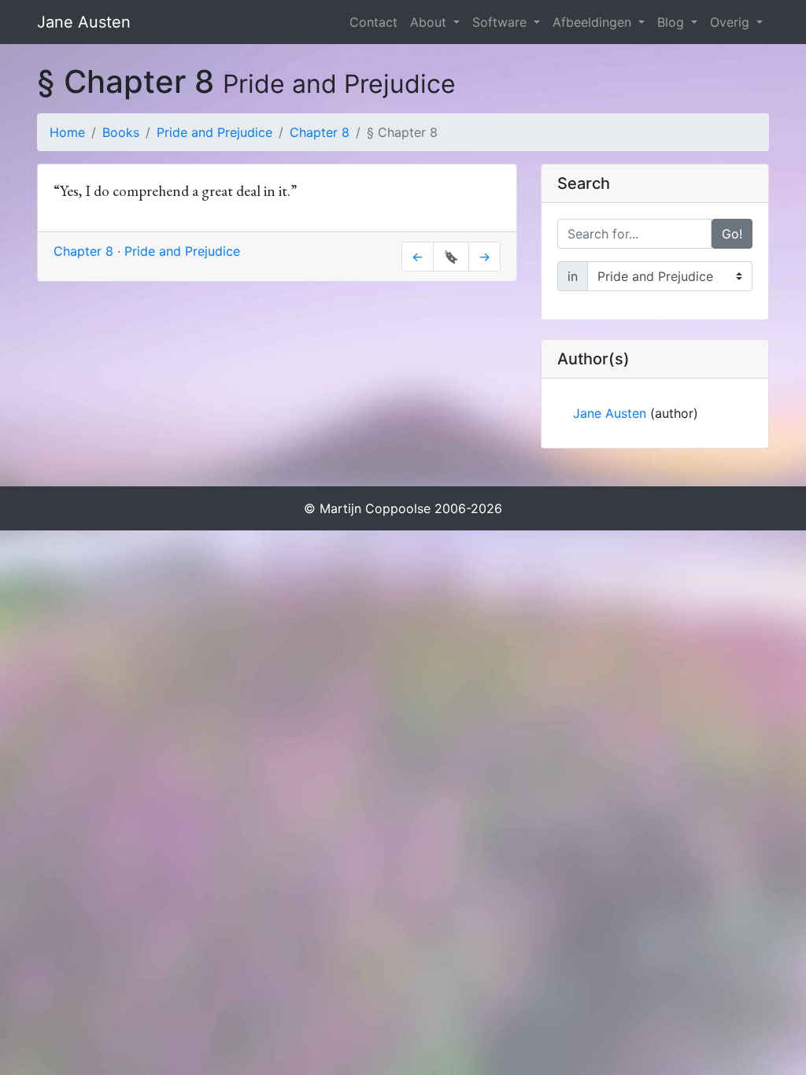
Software (501, 22)
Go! (732, 234)
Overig (731, 22)
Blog (672, 22)
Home (67, 132)
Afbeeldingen (594, 22)
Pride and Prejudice (214, 132)
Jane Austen (84, 22)
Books (120, 132)
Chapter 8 (319, 132)
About (430, 22)
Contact (373, 22)
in (573, 276)
